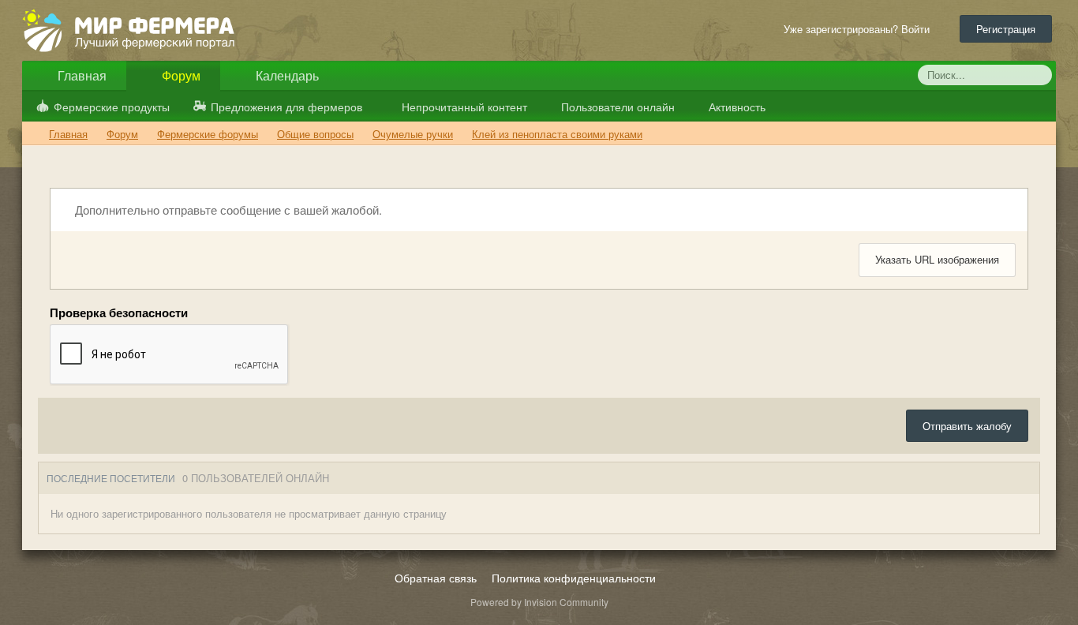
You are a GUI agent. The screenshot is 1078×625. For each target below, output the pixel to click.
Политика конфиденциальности (574, 578)
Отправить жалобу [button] (967, 425)
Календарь (286, 75)
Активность (735, 106)
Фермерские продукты (112, 106)
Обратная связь (436, 578)
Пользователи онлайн (616, 106)
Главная (80, 75)
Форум (179, 75)
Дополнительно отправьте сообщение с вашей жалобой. (227, 209)
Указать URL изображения (937, 259)
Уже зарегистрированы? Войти (860, 28)
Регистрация (1005, 28)
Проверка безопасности (119, 312)
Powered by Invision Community (539, 601)
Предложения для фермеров (286, 106)
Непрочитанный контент (464, 106)
